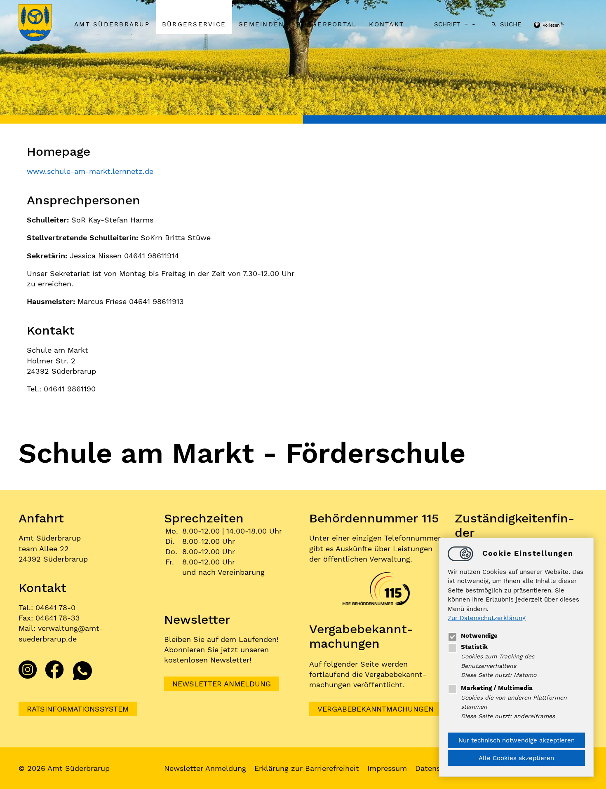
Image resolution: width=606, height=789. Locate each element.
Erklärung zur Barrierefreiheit (306, 768)
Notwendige (479, 635)
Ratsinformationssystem (78, 709)
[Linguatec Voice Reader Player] (559, 25)
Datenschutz (438, 768)
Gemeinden (261, 24)
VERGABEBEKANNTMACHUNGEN (375, 709)
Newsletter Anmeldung (221, 683)
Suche (510, 24)
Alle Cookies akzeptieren (516, 758)
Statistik (474, 647)
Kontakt (386, 24)
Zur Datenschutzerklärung (487, 618)
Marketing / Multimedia (497, 688)
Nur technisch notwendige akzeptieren (516, 740)
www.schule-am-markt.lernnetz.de (90, 171)
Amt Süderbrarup (112, 24)
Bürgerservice (194, 24)
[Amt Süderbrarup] (43, 23)
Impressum (387, 768)
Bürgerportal (326, 24)
